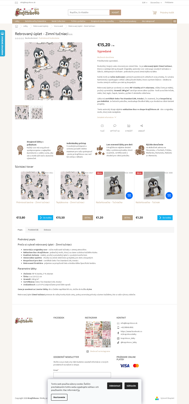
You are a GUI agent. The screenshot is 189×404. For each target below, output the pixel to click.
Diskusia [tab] (47, 229)
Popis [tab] (20, 229)
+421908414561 (127, 327)
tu (79, 390)
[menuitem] (17, 21)
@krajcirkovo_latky (129, 342)
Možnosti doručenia (105, 57)
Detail (88, 217)
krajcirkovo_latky (128, 338)
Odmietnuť (114, 385)
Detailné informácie (105, 117)
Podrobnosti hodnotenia (49, 38)
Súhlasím (131, 385)
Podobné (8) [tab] (33, 229)
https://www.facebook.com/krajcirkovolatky (131, 333)
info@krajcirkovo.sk (129, 323)
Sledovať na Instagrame (100, 351)
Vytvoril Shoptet (167, 398)
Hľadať (115, 12)
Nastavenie (59, 397)
